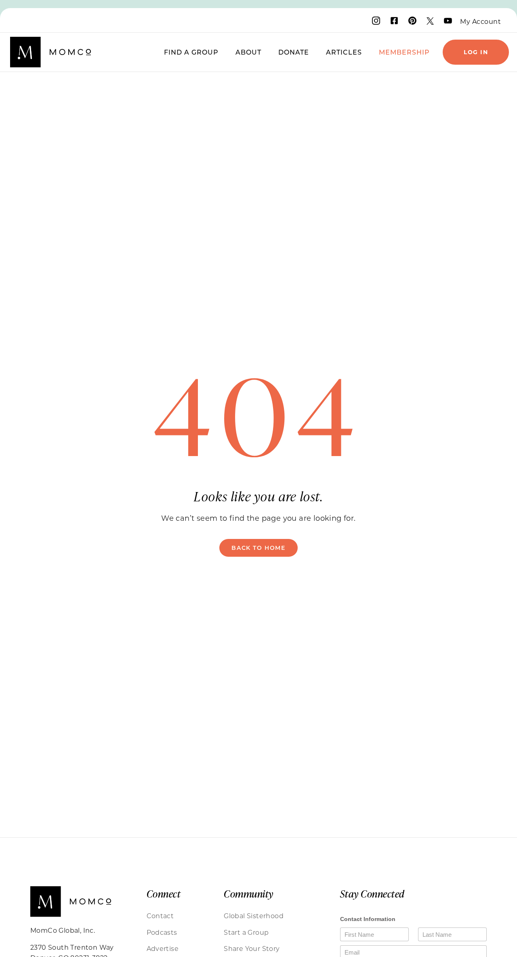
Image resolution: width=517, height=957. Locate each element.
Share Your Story (252, 948)
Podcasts (162, 932)
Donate (293, 52)
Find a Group (191, 52)
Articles (344, 52)
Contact (160, 915)
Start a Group (246, 932)
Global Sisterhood (254, 915)
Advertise (163, 948)
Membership (404, 52)
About (248, 52)
